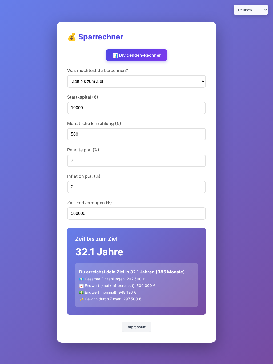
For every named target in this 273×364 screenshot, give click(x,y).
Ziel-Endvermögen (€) (89, 202)
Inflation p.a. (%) (84, 176)
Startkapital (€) (82, 97)
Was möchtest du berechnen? (97, 70)
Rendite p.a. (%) (83, 149)
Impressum (136, 327)
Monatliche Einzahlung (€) (94, 123)
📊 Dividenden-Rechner (137, 55)
